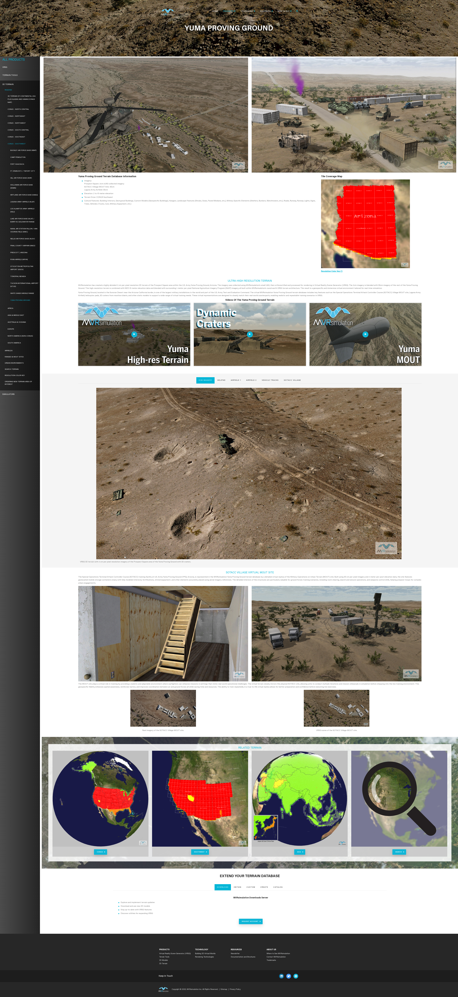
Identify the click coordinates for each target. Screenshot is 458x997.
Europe (11, 329)
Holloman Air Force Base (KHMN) (21, 186)
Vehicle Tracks (270, 380)
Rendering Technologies (204, 957)
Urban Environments (14, 363)
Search (398, 852)
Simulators (8, 394)
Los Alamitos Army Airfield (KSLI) (22, 210)
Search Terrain (12, 369)
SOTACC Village (292, 380)
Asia (299, 852)
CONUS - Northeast (16, 116)
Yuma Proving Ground (20, 300)
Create (264, 887)
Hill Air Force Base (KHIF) (21, 178)
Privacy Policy (235, 989)
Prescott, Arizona (18, 253)
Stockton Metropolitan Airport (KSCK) (21, 268)
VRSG (4, 67)
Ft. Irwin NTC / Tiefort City (22, 171)
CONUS (100, 852)
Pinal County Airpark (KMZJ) (22, 246)
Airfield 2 (251, 380)
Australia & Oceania (17, 322)
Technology (246, 11)
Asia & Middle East (16, 315)
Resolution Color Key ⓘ (332, 271)
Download (223, 887)
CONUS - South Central (18, 130)
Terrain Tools (10, 75)
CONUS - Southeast (16, 137)
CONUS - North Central (18, 109)
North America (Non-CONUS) (20, 336)
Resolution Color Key (15, 375)
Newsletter (235, 954)
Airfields (9, 351)
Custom (251, 887)
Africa (10, 308)
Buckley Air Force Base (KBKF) (23, 150)
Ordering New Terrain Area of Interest (18, 383)
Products (228, 11)
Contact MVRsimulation (276, 957)
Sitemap (224, 989)
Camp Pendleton (17, 157)
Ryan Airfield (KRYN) (19, 259)
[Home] (167, 10)
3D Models (163, 960)
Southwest (199, 852)
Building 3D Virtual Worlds (205, 954)
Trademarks (271, 960)
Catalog (278, 887)
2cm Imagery (205, 380)
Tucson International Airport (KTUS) (24, 285)
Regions (8, 90)
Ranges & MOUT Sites (14, 357)
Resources (265, 11)
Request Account (250, 921)
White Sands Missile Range (22, 293)
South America (14, 343)
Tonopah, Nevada (18, 276)
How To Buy (283, 11)
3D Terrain (8, 84)
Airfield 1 (236, 380)
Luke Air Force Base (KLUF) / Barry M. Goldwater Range (22, 220)
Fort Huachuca (17, 164)
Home (215, 11)
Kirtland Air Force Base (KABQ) (24, 195)
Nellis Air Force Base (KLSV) (22, 239)
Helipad (221, 380)
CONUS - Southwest (17, 144)
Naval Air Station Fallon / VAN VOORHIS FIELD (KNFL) (23, 230)
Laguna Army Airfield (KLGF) (22, 202)
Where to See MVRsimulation (278, 954)
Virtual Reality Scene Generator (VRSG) (175, 954)
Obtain (237, 887)
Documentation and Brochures (243, 957)
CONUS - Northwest (17, 123)
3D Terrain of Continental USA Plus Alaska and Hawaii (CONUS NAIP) (22, 99)
